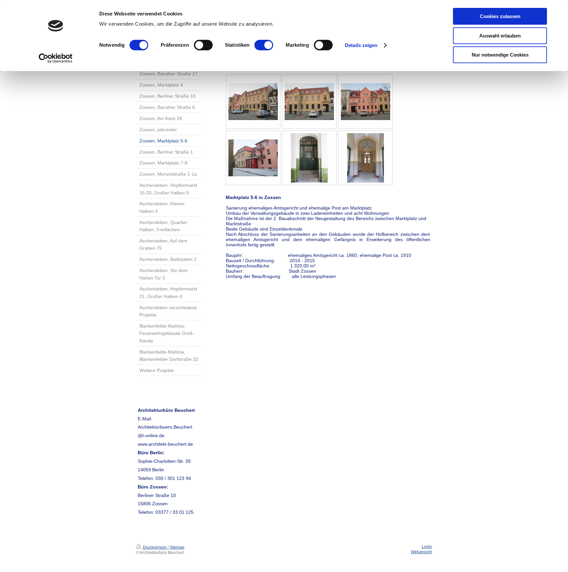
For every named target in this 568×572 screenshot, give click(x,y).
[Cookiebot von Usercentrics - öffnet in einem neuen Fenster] (55, 58)
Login (427, 546)
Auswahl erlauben (500, 35)
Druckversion (155, 547)
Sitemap (177, 547)
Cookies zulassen (500, 16)
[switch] (203, 45)
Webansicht (421, 552)
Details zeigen (361, 45)
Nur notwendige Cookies (500, 55)
